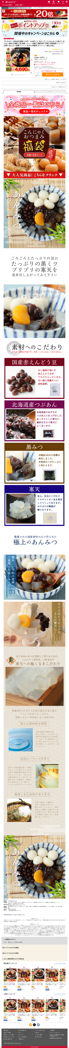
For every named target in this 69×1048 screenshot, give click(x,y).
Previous (5, 973)
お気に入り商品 (7, 1032)
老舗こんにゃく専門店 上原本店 (15, 942)
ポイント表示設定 (22, 1036)
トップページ (4, 7)
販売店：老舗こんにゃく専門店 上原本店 (54, 51)
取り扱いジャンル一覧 (9, 1036)
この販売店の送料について (57, 53)
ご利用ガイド (21, 1039)
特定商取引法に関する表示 (56, 1038)
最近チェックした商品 (9, 1034)
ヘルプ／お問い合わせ (40, 1030)
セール (5, 942)
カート (19, 1032)
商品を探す (6, 1030)
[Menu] (3, 2)
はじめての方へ (38, 1036)
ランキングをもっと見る (59, 963)
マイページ (20, 1034)
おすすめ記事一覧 (22, 1030)
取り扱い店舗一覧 (8, 1039)
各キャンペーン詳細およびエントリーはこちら (45, 64)
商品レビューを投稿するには (58, 87)
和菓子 (29, 7)
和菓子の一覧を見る (60, 82)
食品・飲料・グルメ (13, 7)
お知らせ (37, 1032)
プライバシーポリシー (55, 1032)
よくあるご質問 (38, 1034)
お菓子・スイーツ (22, 7)
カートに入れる (52, 74)
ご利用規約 (52, 1030)
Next (64, 973)
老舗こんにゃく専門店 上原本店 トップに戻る (55, 79)
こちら (19, 1043)
